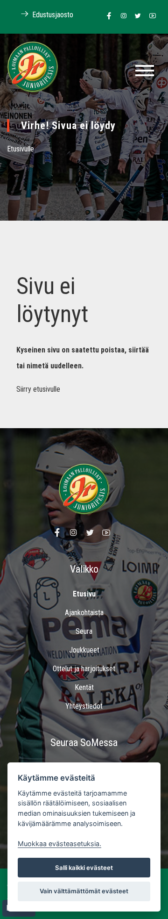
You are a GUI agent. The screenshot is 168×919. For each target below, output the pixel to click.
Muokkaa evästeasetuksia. (59, 843)
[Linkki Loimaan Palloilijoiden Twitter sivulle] (135, 16)
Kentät (84, 687)
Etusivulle (20, 148)
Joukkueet (84, 650)
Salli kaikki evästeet (84, 867)
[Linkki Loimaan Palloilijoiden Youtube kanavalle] (150, 16)
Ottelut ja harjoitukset (84, 668)
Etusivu (84, 593)
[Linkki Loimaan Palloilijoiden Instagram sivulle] (121, 16)
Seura (84, 631)
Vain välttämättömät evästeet (84, 891)
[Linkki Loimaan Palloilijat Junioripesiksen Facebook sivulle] (106, 16)
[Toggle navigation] (144, 70)
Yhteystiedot (84, 706)
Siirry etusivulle (38, 389)
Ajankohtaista (84, 612)
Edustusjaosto (51, 14)
